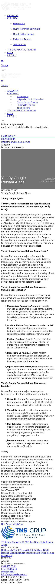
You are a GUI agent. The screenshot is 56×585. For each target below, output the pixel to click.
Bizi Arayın (7, 524)
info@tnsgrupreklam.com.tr (15, 141)
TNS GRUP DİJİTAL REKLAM (21, 110)
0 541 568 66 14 (9, 569)
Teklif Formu (23, 107)
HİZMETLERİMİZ (47, 181)
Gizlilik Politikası (34, 550)
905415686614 (8, 138)
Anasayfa (49, 179)
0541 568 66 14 (8, 135)
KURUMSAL (13, 93)
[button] (28, 60)
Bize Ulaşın (6, 555)
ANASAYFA (12, 90)
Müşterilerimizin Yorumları (30, 99)
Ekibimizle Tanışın (26, 104)
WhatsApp (18, 524)
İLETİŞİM (11, 116)
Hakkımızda (22, 96)
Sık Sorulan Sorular (44, 553)
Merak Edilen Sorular (27, 102)
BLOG (10, 113)
